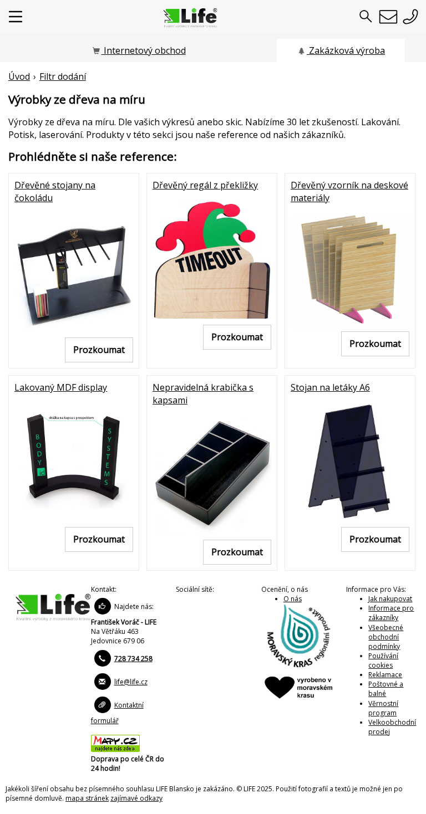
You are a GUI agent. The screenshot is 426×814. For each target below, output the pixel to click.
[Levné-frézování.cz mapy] (115, 749)
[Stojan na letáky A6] (350, 460)
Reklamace (385, 674)
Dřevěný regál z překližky (205, 185)
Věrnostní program (383, 708)
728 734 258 (133, 658)
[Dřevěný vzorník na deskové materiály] (350, 267)
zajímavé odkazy (136, 798)
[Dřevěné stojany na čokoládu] (73, 270)
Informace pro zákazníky (391, 612)
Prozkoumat (99, 350)
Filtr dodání (62, 76)
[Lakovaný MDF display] (73, 460)
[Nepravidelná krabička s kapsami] (212, 473)
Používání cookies (383, 660)
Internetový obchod (144, 50)
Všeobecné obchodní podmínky (385, 637)
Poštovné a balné (385, 688)
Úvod (19, 76)
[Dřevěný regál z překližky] (212, 258)
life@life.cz (131, 682)
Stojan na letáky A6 (330, 387)
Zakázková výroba (346, 50)
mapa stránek (87, 798)
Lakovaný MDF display (60, 387)
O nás (292, 598)
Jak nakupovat (390, 598)
